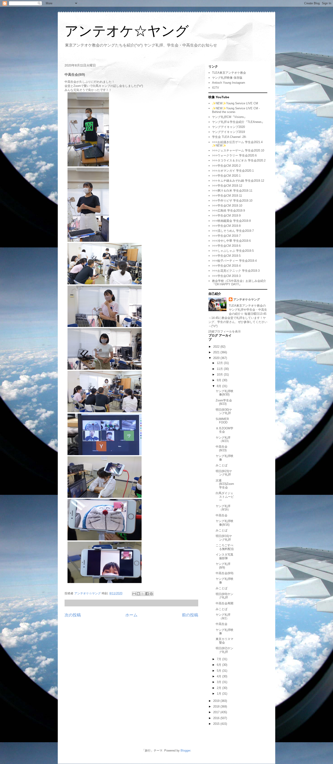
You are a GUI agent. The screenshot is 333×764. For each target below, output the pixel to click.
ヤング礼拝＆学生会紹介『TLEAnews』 (238, 122)
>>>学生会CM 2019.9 (226, 215)
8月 (219, 386)
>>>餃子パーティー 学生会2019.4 (234, 260)
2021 (216, 352)
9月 (219, 380)
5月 (219, 670)
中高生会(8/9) (224, 573)
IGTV (215, 87)
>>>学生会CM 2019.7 (226, 235)
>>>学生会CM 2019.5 (226, 255)
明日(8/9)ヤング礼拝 (224, 595)
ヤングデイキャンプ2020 (228, 127)
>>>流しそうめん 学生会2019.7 (233, 230)
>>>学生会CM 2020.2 (226, 165)
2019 (216, 701)
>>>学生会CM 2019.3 (226, 276)
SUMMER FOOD (222, 420)
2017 (216, 712)
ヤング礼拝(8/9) (223, 565)
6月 (219, 664)
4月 (219, 676)
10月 (220, 374)
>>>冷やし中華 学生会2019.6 (231, 240)
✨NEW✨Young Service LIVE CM (235, 103)
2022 (216, 346)
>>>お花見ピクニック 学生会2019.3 (236, 270)
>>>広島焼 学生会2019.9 (228, 210)
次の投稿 (73, 615)
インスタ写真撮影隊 (224, 556)
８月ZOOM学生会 (224, 430)
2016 (216, 718)
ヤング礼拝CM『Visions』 (229, 117)
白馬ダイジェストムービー (225, 496)
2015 (216, 723)
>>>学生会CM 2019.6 (226, 245)
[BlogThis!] (138, 593)
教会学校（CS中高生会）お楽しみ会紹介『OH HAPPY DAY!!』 (239, 282)
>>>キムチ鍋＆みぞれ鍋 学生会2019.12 (238, 180)
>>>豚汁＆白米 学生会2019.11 (232, 190)
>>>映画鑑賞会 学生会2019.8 (231, 220)
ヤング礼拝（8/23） (223, 439)
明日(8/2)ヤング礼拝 (224, 650)
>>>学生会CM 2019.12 (227, 185)
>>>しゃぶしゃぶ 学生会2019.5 (233, 250)
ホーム (131, 615)
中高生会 (221, 515)
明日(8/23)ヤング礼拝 (224, 472)
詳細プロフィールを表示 (224, 331)
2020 (216, 358)
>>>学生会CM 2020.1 (226, 175)
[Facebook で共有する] (147, 593)
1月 (219, 693)
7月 (219, 659)
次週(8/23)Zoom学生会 (225, 484)
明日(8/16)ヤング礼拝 (224, 537)
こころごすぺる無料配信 (225, 547)
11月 (220, 369)
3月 (219, 682)
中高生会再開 (224, 603)
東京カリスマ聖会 (224, 640)
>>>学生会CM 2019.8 (226, 225)
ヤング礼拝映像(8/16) (224, 522)
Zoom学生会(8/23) (224, 402)
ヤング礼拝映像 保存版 (227, 77)
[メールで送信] (134, 593)
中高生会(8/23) (221, 448)
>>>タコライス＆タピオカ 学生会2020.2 (238, 160)
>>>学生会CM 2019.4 (226, 265)
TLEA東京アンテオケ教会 (229, 72)
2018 (216, 706)
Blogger (185, 750)
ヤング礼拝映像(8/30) (224, 392)
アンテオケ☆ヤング (127, 31)
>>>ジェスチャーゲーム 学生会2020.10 (238, 150)
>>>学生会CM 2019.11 (227, 195)
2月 (219, 688)
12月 (220, 363)
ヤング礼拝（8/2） (223, 616)
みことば (221, 465)
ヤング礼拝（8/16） (223, 507)
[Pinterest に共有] (151, 593)
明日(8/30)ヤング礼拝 (224, 411)
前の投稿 (190, 615)
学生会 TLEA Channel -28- (229, 137)
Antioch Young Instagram (228, 82)
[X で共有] (142, 593)
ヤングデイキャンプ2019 (228, 132)
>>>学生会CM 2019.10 (227, 205)
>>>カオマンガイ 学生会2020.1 (233, 170)
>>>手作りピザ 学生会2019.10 (232, 200)
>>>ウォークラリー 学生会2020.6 (234, 155)
